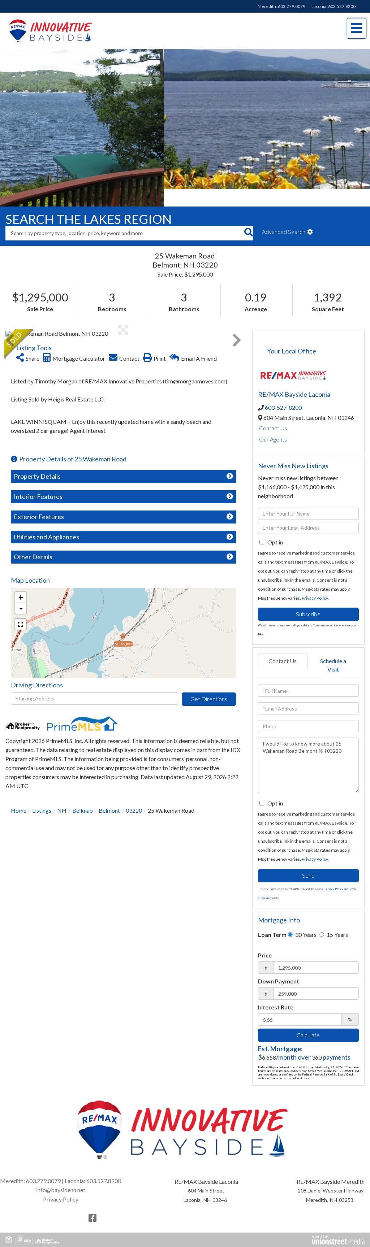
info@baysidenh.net (60, 1172)
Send (308, 858)
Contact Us (273, 410)
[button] (248, 216)
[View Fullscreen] (20, 606)
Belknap (82, 793)
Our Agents (273, 421)
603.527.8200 (342, 6)
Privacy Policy (315, 580)
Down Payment (278, 963)
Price (265, 937)
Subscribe (308, 596)
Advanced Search (283, 214)
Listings (41, 793)
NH (61, 793)
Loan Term (272, 917)
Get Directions (208, 681)
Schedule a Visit (333, 647)
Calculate (308, 1017)
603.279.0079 (291, 6)
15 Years (337, 917)
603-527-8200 (283, 390)
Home (18, 793)
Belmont (109, 793)
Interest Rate (275, 989)
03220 (134, 793)
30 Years (305, 917)
